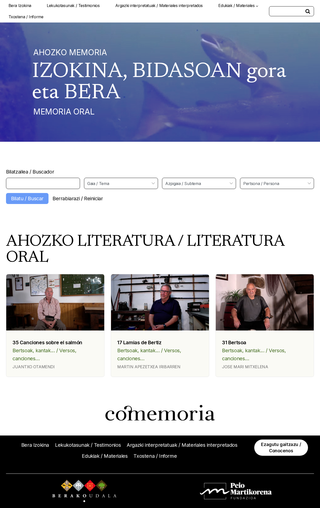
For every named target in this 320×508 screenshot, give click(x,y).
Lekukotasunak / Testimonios (73, 5)
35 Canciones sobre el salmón (47, 343)
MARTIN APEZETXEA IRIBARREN (148, 366)
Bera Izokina (19, 5)
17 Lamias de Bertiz (139, 343)
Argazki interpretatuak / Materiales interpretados (159, 5)
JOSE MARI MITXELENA (245, 366)
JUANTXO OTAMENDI (33, 366)
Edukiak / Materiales (105, 456)
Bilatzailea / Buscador (30, 172)
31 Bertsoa (234, 343)
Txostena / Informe (26, 16)
